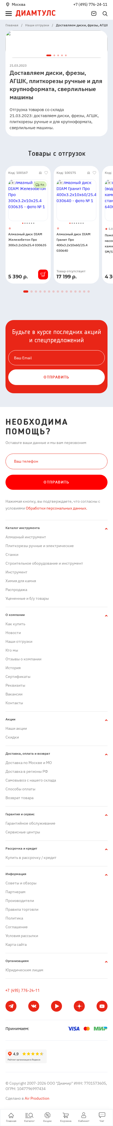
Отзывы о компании (23, 659)
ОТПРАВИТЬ (56, 377)
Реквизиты (15, 685)
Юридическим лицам (24, 969)
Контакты (14, 702)
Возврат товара (19, 797)
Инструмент (16, 572)
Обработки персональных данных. (56, 508)
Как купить (15, 623)
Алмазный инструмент (25, 536)
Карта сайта (16, 944)
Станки (11, 554)
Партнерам (15, 891)
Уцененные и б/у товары (27, 598)
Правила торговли (21, 909)
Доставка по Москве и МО (28, 762)
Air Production (36, 1098)
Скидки (12, 737)
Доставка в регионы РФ (26, 771)
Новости (13, 632)
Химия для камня (20, 580)
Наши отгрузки (18, 641)
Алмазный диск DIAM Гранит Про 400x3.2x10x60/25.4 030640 (73, 242)
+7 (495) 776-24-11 (90, 4)
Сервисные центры (22, 832)
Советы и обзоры (20, 883)
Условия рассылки (21, 935)
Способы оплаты (20, 788)
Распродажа (16, 589)
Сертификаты (17, 676)
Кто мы (11, 650)
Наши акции (16, 728)
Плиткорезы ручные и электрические (39, 545)
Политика (14, 918)
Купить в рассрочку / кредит (30, 857)
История (13, 667)
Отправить (56, 482)
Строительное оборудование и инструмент (44, 563)
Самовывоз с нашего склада (30, 780)
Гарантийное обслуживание (30, 823)
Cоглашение (16, 926)
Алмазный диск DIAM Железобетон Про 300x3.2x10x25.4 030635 (27, 239)
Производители (19, 900)
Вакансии (13, 694)
